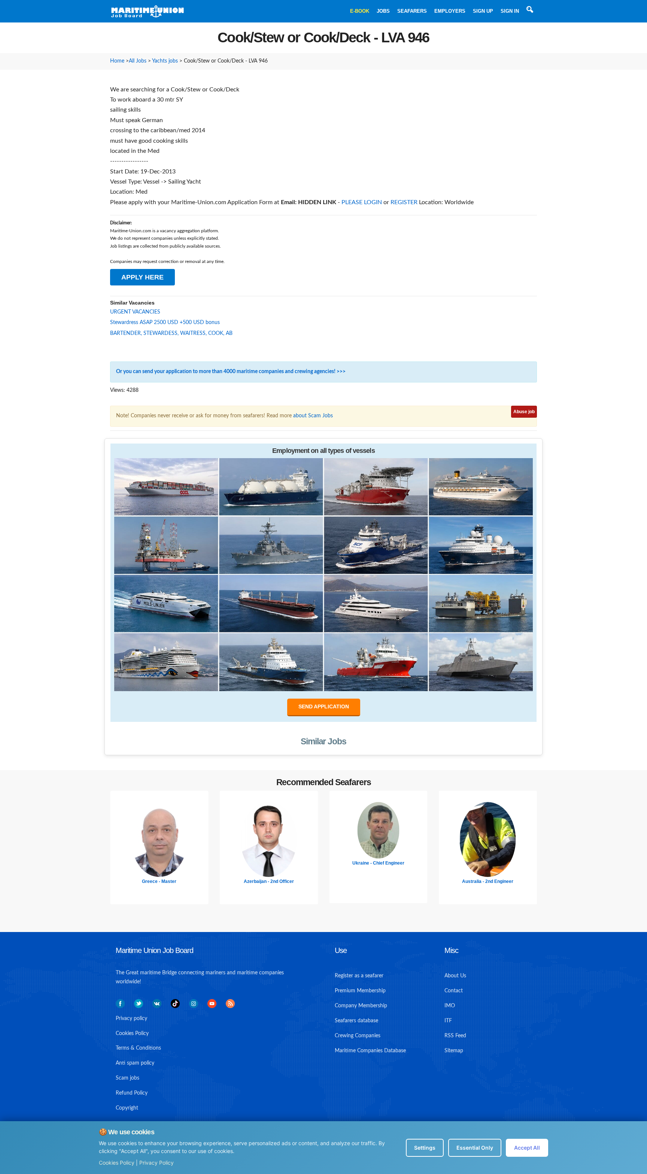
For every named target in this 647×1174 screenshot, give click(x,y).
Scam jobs (127, 1078)
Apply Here (142, 277)
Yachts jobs (165, 61)
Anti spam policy (135, 1063)
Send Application (323, 706)
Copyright (127, 1108)
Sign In (510, 11)
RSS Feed (455, 1035)
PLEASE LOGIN (361, 202)
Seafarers (412, 11)
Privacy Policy (156, 1162)
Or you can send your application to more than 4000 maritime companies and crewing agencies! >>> (231, 371)
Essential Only (474, 1147)
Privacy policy (131, 1018)
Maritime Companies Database (370, 1050)
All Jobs (137, 61)
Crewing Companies (357, 1035)
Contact (453, 990)
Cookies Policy (116, 1162)
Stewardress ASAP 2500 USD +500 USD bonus (165, 322)
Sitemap (453, 1050)
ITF (448, 1020)
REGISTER (404, 202)
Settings (424, 1147)
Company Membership (361, 1005)
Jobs (383, 11)
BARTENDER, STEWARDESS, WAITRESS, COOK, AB (171, 333)
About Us (455, 975)
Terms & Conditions (138, 1048)
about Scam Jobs (313, 415)
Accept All (527, 1147)
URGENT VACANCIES (135, 312)
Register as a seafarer (359, 975)
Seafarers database (356, 1020)
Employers (449, 11)
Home (117, 61)
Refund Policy (132, 1093)
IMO (449, 1005)
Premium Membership (360, 990)
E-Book (359, 11)
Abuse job (524, 411)
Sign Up (483, 11)
